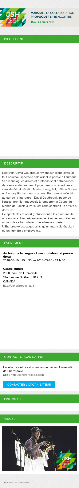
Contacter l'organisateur (29, 384)
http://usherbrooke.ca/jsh (19, 285)
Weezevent (23, 482)
